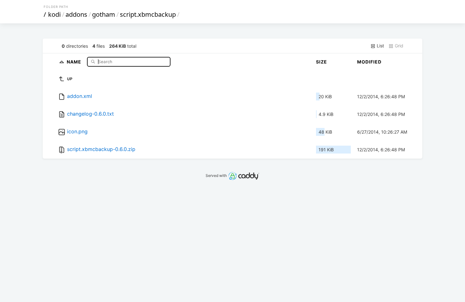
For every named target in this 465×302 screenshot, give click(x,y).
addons (76, 14)
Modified (369, 61)
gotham (103, 14)
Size (321, 61)
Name (75, 61)
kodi (54, 14)
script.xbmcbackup (148, 14)
